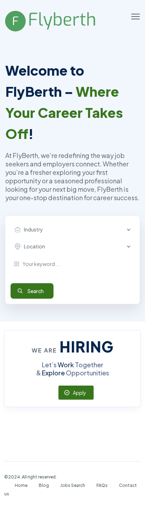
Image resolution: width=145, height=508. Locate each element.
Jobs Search (72, 485)
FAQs (102, 485)
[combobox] (74, 230)
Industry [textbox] (33, 229)
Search (35, 291)
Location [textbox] (34, 246)
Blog (44, 485)
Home (21, 485)
